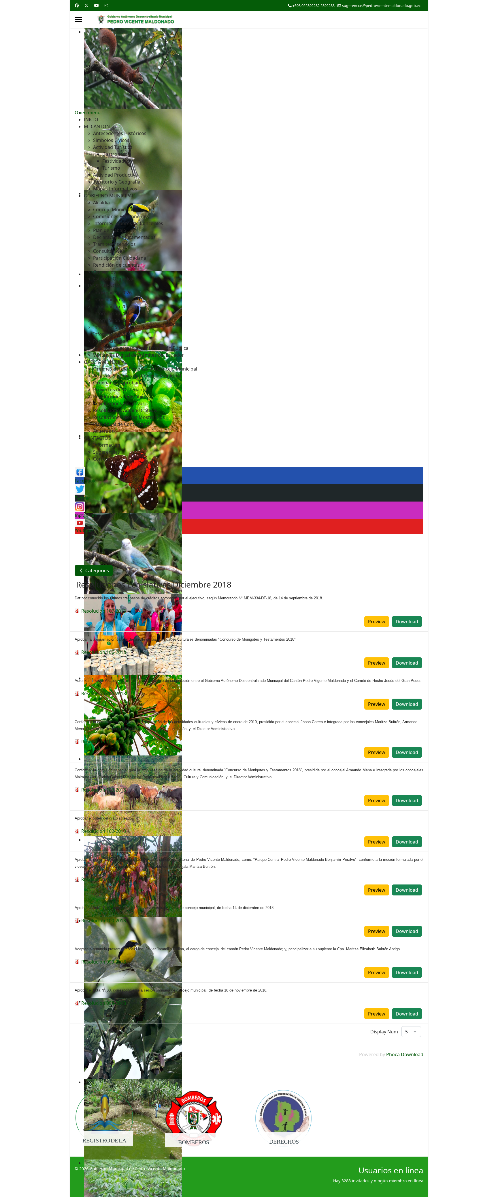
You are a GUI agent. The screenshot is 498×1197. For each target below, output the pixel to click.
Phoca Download (404, 1054)
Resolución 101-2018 (103, 879)
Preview (376, 621)
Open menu (88, 112)
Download (407, 621)
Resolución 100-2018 (103, 920)
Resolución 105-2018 (103, 693)
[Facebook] (77, 5)
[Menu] (78, 19)
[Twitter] (86, 5)
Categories (96, 570)
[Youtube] (96, 5)
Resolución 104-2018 (103, 741)
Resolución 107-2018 (103, 611)
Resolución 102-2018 (103, 831)
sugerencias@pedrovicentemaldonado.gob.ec (381, 5)
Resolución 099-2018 (103, 962)
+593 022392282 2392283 (314, 5)
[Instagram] (106, 5)
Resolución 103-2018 (103, 790)
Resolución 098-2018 (103, 1003)
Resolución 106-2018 (103, 652)
